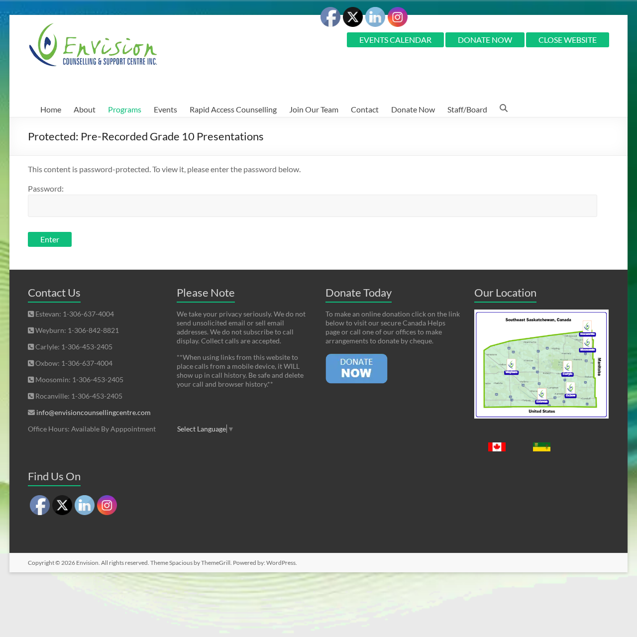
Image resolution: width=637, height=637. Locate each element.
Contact (365, 109)
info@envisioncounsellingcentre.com (93, 412)
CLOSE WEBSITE (567, 39)
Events (165, 109)
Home (50, 109)
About (85, 109)
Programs (124, 109)
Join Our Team (313, 109)
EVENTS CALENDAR (395, 39)
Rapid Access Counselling (233, 109)
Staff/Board (467, 109)
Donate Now (413, 109)
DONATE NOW (485, 39)
